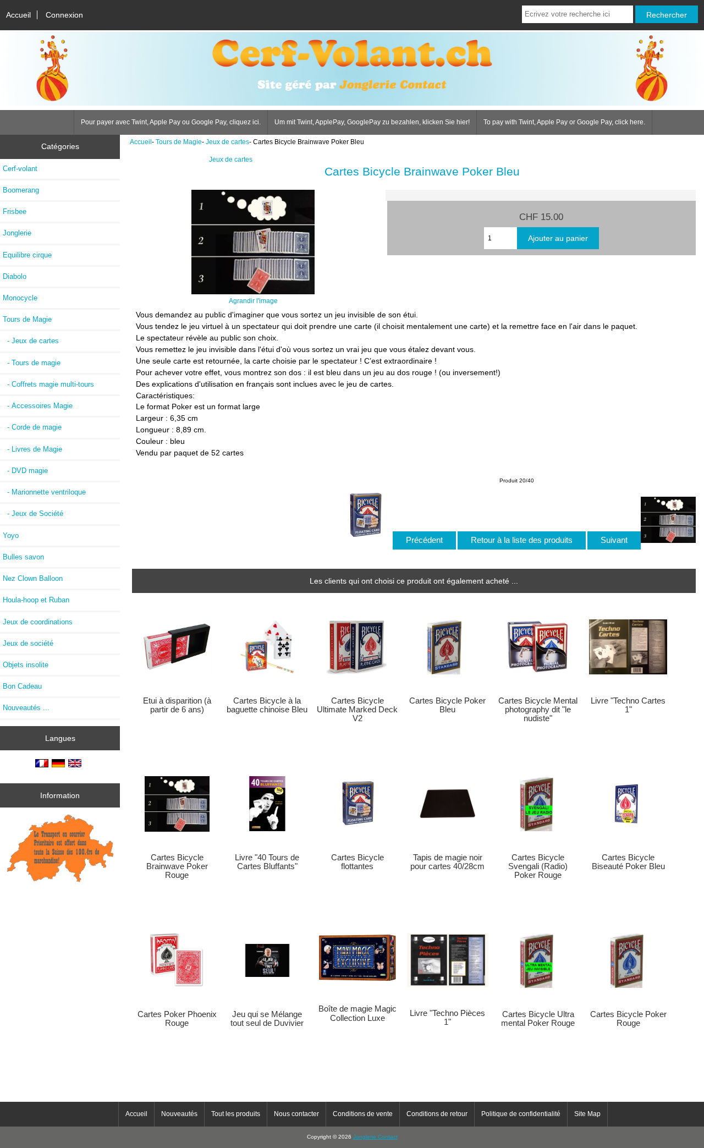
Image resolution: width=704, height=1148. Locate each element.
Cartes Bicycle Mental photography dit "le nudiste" (538, 709)
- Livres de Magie (32, 449)
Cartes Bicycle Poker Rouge (628, 1019)
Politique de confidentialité (520, 1114)
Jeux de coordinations (38, 622)
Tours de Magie (179, 141)
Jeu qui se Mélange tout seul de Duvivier (267, 1019)
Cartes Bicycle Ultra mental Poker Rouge (538, 1019)
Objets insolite (25, 665)
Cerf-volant (20, 168)
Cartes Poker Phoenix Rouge (177, 1019)
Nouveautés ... (26, 708)
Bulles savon (23, 557)
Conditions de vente (363, 1114)
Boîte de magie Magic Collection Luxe (357, 1013)
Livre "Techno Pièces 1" (447, 1017)
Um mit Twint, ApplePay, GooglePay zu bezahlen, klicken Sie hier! (372, 122)
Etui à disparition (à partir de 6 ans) (177, 705)
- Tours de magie (32, 363)
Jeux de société (28, 643)
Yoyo (11, 535)
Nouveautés (179, 1114)
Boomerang (21, 190)
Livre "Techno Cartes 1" (628, 705)
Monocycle (20, 298)
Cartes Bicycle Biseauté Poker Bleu (628, 862)
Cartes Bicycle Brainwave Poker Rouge (177, 866)
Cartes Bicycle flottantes (357, 862)
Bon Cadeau (22, 686)
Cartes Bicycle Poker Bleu (447, 705)
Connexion (64, 14)
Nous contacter (296, 1114)
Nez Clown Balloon (33, 578)
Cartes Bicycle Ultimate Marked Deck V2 (357, 709)
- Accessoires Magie (38, 406)
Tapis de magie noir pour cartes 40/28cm (447, 862)
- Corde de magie (32, 427)
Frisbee (14, 211)
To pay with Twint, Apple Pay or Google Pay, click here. (564, 122)
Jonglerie (17, 233)
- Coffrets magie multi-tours (48, 384)
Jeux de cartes (227, 141)
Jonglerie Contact (375, 1137)
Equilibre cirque (27, 255)
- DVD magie (25, 470)
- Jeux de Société (33, 513)
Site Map (587, 1114)
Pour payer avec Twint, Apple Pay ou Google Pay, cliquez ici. (171, 122)
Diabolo (14, 276)
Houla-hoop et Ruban (36, 600)
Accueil (18, 14)
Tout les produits (235, 1114)
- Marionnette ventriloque (44, 492)
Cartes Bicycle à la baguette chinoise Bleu (267, 705)
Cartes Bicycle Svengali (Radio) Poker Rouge (538, 866)
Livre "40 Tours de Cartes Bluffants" (267, 862)
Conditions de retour (437, 1114)
